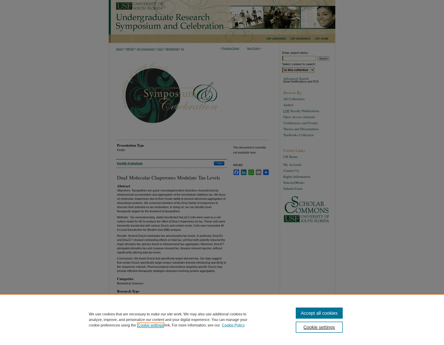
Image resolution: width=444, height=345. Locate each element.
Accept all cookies (319, 313)
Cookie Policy (233, 325)
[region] (222, 319)
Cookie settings (150, 325)
